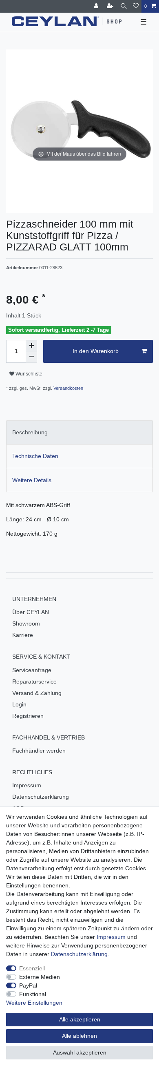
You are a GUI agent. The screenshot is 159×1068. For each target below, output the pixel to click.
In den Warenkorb (96, 351)
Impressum (26, 785)
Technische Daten (35, 456)
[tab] (79, 432)
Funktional (32, 994)
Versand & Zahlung (37, 693)
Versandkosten (67, 388)
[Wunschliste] (135, 6)
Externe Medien (39, 977)
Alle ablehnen (79, 1035)
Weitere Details (31, 480)
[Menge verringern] (31, 357)
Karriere (22, 635)
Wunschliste (28, 374)
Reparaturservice (34, 681)
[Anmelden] (97, 6)
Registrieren (28, 716)
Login (19, 704)
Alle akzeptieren (79, 1019)
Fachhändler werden (39, 750)
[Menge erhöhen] (31, 345)
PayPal (28, 985)
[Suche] (123, 6)
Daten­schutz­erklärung (79, 954)
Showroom (26, 623)
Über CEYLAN (30, 612)
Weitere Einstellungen (34, 1002)
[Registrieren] (111, 6)
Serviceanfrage (31, 670)
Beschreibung (30, 432)
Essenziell (32, 968)
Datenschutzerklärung (40, 796)
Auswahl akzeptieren (79, 1052)
